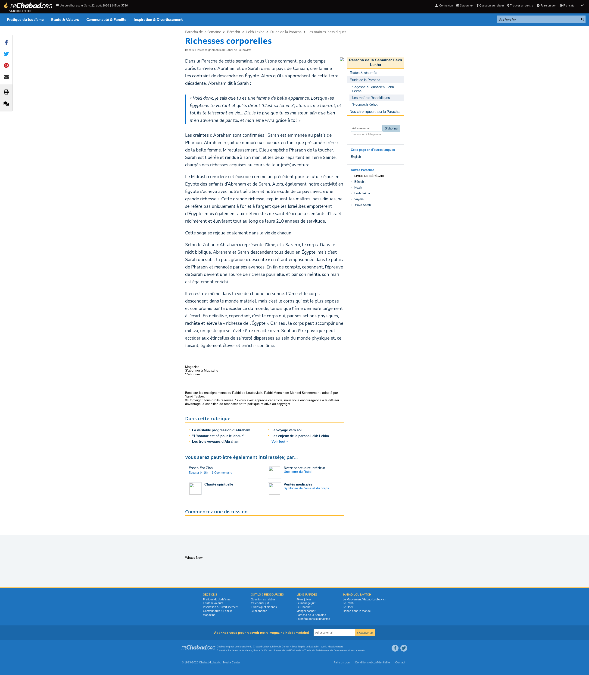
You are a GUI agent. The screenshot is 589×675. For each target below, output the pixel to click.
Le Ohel (348, 607)
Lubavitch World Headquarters (326, 646)
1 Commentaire (222, 472)
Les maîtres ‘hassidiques (327, 31)
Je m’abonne (259, 611)
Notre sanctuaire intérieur (304, 468)
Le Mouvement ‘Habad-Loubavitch (364, 599)
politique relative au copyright (268, 404)
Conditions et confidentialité (372, 662)
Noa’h (358, 187)
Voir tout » (279, 441)
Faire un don (548, 5)
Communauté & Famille (106, 19)
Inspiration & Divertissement (158, 19)
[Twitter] (403, 648)
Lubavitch (268, 646)
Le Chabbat (303, 607)
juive (350, 650)
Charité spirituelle (218, 484)
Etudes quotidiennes (264, 607)
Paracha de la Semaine (203, 31)
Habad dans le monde (357, 611)
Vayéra (359, 199)
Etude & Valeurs (65, 19)
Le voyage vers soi (286, 430)
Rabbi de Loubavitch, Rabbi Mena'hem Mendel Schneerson (275, 392)
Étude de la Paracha (286, 31)
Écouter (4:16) (198, 472)
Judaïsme (321, 650)
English (356, 156)
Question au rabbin (491, 5)
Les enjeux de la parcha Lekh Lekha (300, 436)
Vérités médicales (298, 484)
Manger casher (305, 611)
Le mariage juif (305, 603)
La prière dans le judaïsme (313, 619)
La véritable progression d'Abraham (221, 430)
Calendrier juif (260, 603)
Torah (307, 650)
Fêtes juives (304, 599)
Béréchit (233, 31)
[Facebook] (395, 648)
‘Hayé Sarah (362, 205)
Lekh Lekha (255, 31)
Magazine (209, 615)
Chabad (257, 646)
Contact (400, 662)
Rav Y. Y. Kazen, (262, 650)
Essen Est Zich (201, 468)
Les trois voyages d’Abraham (215, 441)
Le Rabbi (348, 603)
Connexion (446, 5)
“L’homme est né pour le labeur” (218, 436)
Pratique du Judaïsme (25, 19)
